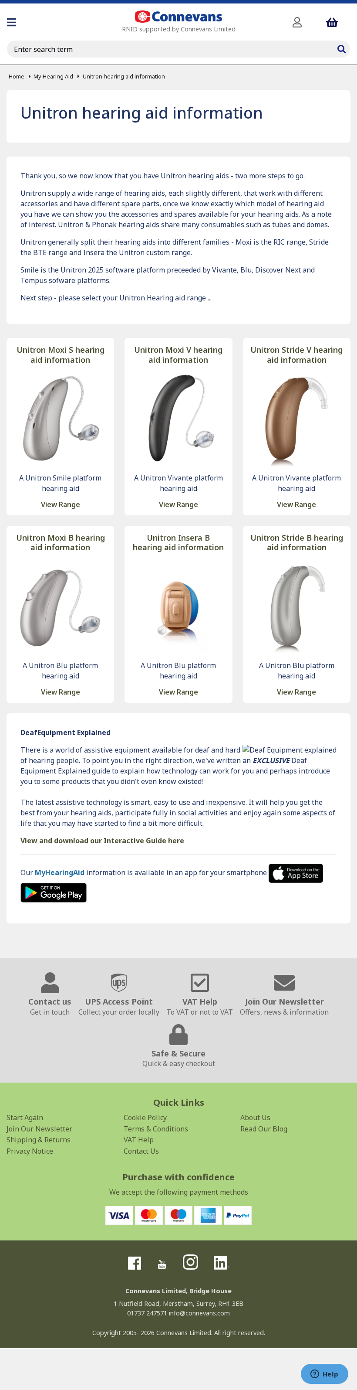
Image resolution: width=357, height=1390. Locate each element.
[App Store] (296, 872)
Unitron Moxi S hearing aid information (60, 355)
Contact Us (141, 1151)
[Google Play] (53, 892)
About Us (255, 1117)
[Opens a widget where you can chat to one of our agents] (324, 1375)
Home (16, 76)
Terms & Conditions (156, 1129)
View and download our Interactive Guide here (102, 840)
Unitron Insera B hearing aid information (178, 542)
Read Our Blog (263, 1129)
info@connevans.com (199, 1313)
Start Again (25, 1117)
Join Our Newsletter (39, 1129)
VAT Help (139, 1140)
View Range (60, 504)
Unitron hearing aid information (124, 76)
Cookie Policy (145, 1117)
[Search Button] (341, 48)
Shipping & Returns (39, 1140)
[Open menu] (11, 22)
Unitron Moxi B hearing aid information (60, 542)
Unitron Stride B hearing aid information (296, 542)
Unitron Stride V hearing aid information (296, 355)
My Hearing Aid (53, 76)
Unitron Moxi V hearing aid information (178, 355)
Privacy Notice (30, 1151)
